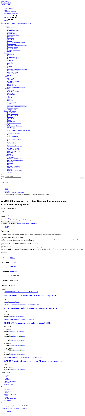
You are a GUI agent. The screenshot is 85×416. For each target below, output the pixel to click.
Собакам (6, 376)
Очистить (7, 218)
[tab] (44, 226)
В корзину (3, 221)
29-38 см (12, 258)
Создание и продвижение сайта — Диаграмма (14, 408)
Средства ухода (8, 384)
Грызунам (7, 379)
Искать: (3, 176)
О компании (7, 389)
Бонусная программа (10, 398)
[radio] (10, 215)
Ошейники (13, 271)
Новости (6, 395)
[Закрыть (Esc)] (1, 413)
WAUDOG (13, 262)
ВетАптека (7, 382)
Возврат (6, 397)
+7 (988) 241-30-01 (6, 3)
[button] (82, 178)
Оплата (6, 392)
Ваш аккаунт (7, 400)
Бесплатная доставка (10, 394)
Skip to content (5, 1)
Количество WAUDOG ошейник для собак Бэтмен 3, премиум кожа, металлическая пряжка (27, 220)
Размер (3, 216)
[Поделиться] (3, 413)
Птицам (6, 378)
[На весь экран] (4, 413)
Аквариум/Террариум (10, 381)
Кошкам (6, 375)
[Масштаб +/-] (6, 413)
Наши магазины (8, 391)
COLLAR (13, 267)
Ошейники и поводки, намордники (27, 223)
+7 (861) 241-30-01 (6, 4)
